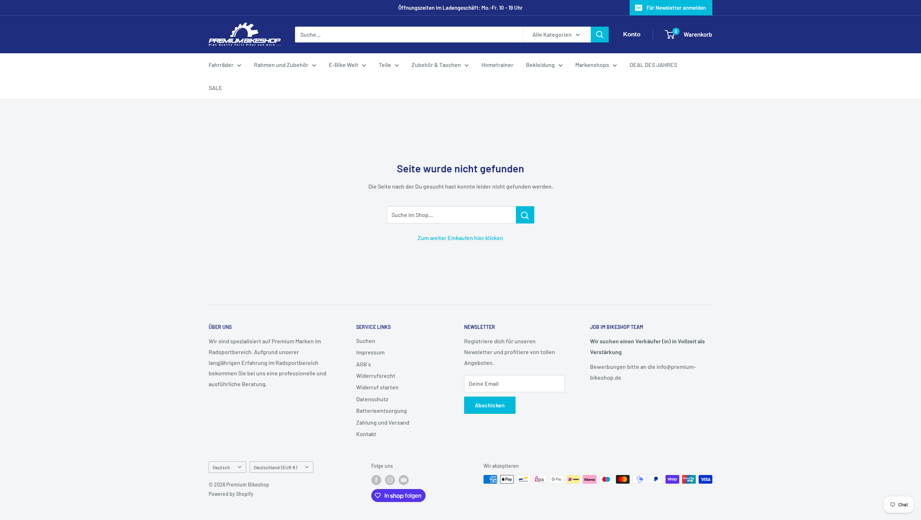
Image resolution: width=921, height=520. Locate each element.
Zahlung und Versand (382, 422)
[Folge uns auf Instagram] (390, 480)
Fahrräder (221, 64)
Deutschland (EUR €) (275, 467)
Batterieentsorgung (381, 410)
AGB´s (363, 364)
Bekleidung (540, 64)
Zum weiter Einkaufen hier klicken (460, 237)
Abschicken (490, 405)
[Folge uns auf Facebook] (376, 480)
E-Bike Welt (343, 64)
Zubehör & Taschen (436, 64)
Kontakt (366, 433)
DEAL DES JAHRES (653, 64)
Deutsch (221, 467)
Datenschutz (372, 398)
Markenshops (592, 64)
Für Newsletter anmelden (676, 7)
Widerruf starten (377, 387)
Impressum (370, 352)
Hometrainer (497, 64)
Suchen (365, 340)
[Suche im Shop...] (525, 214)
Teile (385, 64)
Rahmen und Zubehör (281, 64)
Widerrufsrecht (375, 375)
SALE (215, 87)
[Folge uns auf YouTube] (404, 480)
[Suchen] (600, 34)
